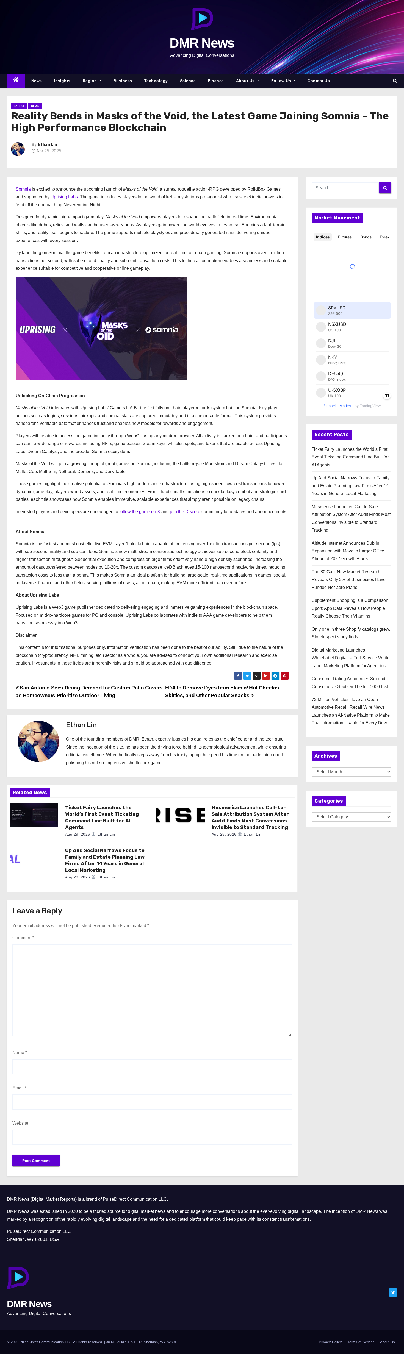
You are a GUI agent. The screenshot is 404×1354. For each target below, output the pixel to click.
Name (19, 1052)
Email (19, 1088)
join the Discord (185, 511)
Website (20, 1123)
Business (123, 81)
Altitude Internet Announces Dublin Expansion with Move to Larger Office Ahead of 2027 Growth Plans (348, 551)
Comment (23, 937)
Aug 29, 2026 (77, 834)
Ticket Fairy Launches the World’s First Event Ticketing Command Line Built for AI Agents (102, 817)
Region (90, 81)
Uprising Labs (64, 196)
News (36, 81)
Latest (19, 105)
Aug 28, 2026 (224, 834)
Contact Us (319, 81)
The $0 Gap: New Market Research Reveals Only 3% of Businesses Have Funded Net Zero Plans (349, 579)
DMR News (202, 43)
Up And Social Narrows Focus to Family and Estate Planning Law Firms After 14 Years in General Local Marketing (105, 860)
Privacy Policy (330, 1342)
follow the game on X (140, 511)
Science (188, 81)
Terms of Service (361, 1342)
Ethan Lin (47, 144)
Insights (62, 81)
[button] (395, 80)
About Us (246, 81)
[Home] (16, 81)
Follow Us (281, 81)
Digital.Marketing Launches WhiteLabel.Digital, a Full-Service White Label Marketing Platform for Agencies (350, 658)
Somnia (23, 189)
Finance (216, 81)
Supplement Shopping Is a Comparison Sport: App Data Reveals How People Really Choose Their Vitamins (350, 608)
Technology (156, 81)
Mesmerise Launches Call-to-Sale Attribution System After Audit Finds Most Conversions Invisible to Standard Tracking (250, 817)
